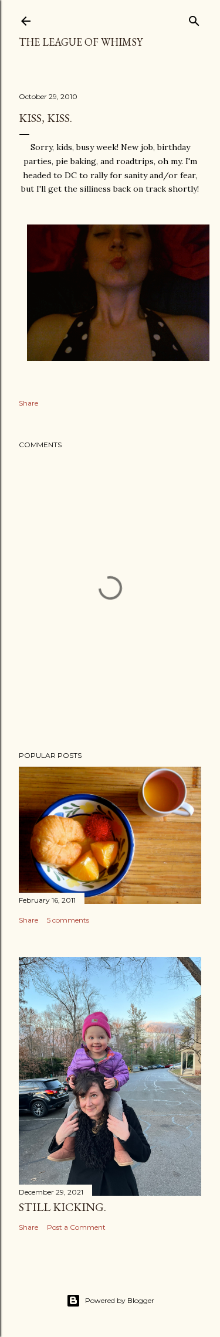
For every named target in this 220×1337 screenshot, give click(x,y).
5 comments (68, 920)
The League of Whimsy (81, 42)
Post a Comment (76, 1227)
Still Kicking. (62, 1206)
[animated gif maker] (118, 358)
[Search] (194, 18)
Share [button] (28, 403)
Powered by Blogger (119, 1300)
